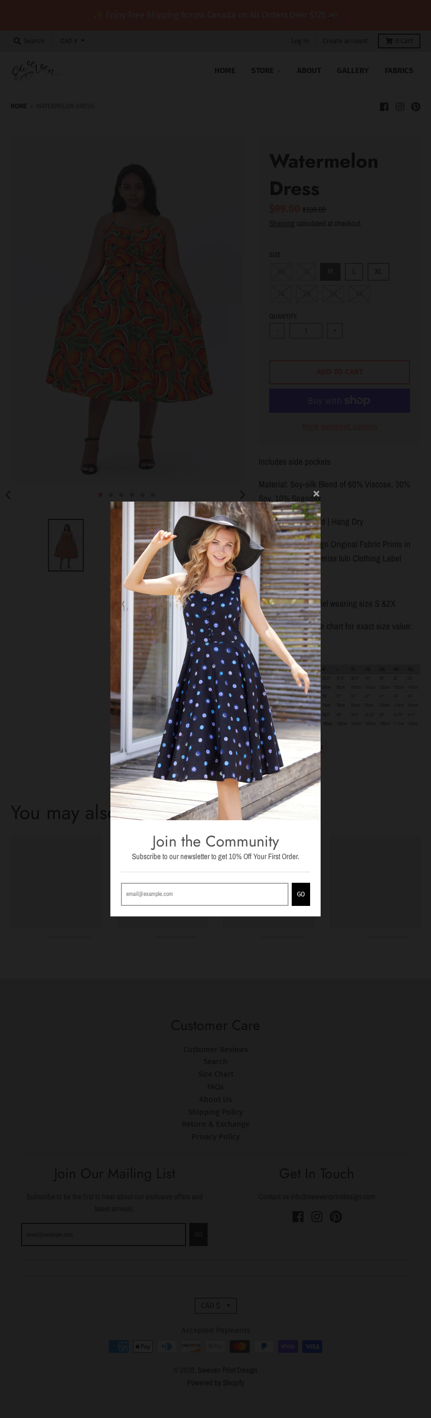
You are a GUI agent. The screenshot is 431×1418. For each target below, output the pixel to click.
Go (301, 894)
